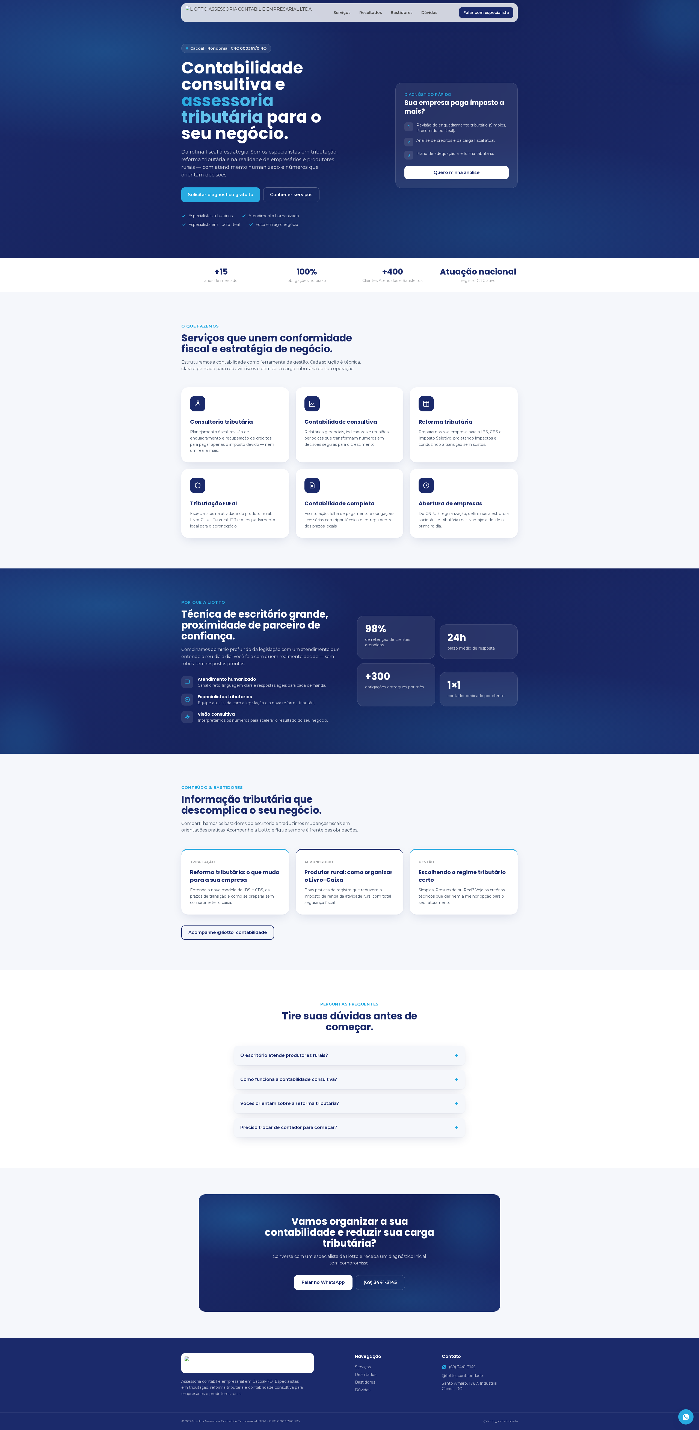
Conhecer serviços (291, 194)
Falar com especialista (486, 12)
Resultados (370, 12)
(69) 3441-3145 (380, 1282)
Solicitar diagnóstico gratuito (220, 194)
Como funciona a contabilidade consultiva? (349, 1079)
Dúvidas (429, 12)
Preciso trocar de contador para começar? (349, 1127)
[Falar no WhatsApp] (686, 1417)
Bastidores (402, 12)
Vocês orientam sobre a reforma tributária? (349, 1103)
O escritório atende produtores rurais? (349, 1055)
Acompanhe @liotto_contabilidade (227, 932)
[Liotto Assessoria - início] (249, 12)
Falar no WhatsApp (323, 1282)
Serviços (342, 12)
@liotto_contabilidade (462, 1375)
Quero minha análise (457, 172)
